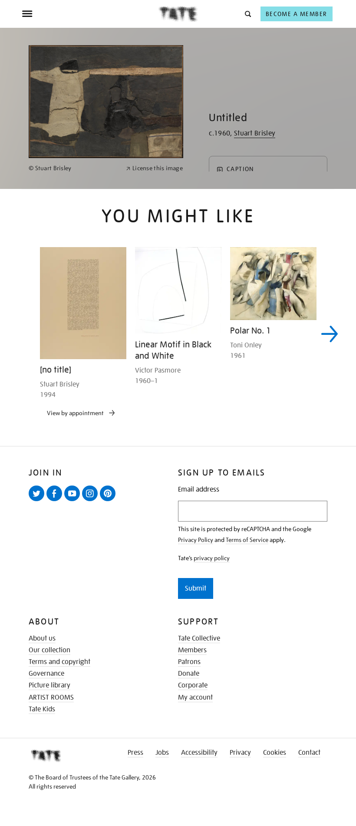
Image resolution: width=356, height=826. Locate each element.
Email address (198, 490)
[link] (74, 168)
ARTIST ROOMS (51, 697)
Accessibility (199, 752)
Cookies (274, 752)
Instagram (92, 500)
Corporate (193, 685)
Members (192, 650)
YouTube (74, 500)
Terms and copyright (59, 661)
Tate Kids (42, 709)
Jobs (162, 752)
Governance (46, 673)
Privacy (240, 752)
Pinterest (109, 500)
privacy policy (212, 558)
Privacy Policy (195, 540)
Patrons (189, 661)
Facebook (56, 500)
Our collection (49, 650)
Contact (309, 752)
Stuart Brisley (254, 133)
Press (135, 752)
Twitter (38, 500)
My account (195, 697)
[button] (247, 13)
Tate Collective (199, 638)
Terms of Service (247, 540)
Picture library (49, 685)
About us (42, 638)
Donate (188, 673)
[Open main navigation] (90, 14)
